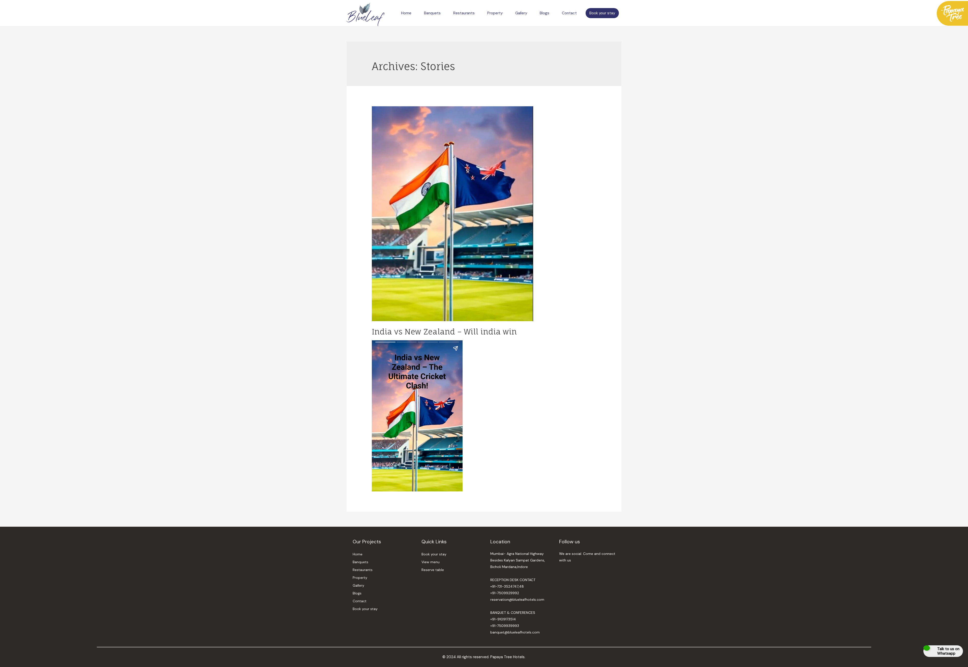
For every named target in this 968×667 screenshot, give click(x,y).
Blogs (544, 13)
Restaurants (464, 13)
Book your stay (602, 13)
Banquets (432, 13)
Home (406, 13)
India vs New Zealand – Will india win (444, 331)
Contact (569, 13)
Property (495, 13)
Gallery (521, 13)
